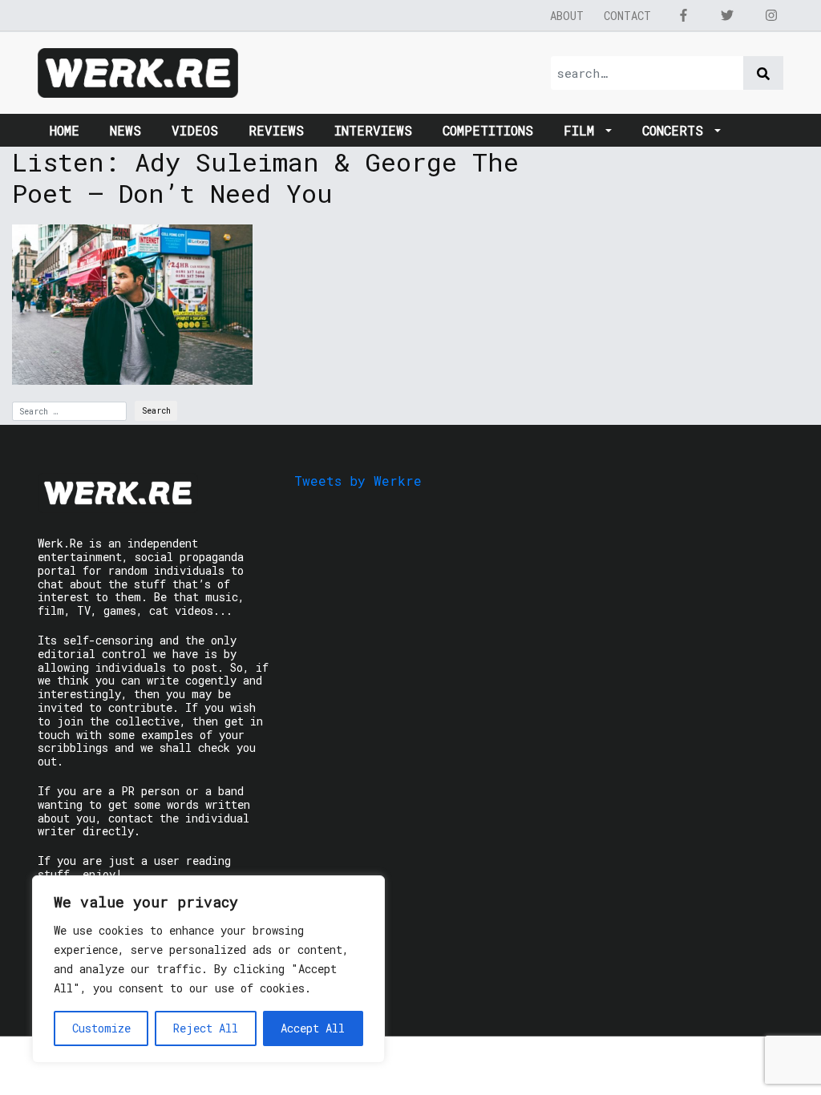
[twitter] (727, 15)
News (125, 130)
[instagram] (771, 15)
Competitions (488, 130)
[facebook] (683, 15)
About (567, 15)
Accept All (313, 1028)
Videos (195, 130)
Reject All (205, 1028)
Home (64, 130)
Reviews (276, 130)
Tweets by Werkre (358, 480)
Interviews (373, 130)
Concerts (676, 130)
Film (583, 130)
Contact (627, 15)
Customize (101, 1028)
